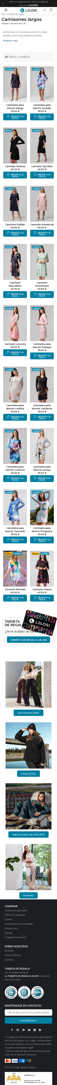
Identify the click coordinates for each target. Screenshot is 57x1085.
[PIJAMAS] (28, 867)
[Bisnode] (28, 1078)
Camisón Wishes (15, 166)
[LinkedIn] (34, 1029)
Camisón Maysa (42, 589)
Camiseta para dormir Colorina (15, 468)
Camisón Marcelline (15, 284)
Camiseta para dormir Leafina (15, 407)
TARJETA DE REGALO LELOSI (28, 639)
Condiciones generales (16, 910)
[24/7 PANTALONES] (28, 684)
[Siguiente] (54, 3)
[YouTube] (29, 1030)
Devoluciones (11, 928)
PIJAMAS (28, 895)
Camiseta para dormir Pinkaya (42, 345)
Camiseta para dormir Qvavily (42, 106)
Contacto (9, 959)
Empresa (9, 950)
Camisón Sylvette (42, 166)
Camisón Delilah (15, 224)
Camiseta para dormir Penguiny (42, 529)
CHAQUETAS (28, 773)
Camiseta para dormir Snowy (42, 468)
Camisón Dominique (42, 284)
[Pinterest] (23, 1030)
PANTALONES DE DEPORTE (28, 834)
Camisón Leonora (15, 343)
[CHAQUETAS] (28, 745)
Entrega (8, 932)
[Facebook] (12, 1030)
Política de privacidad (15, 914)
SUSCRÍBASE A (28, 1020)
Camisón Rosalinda (42, 224)
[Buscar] (45, 9)
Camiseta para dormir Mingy (15, 106)
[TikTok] (40, 1029)
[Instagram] (18, 1030)
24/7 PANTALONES (28, 712)
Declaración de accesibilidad (19, 923)
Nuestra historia (13, 955)
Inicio (4, 14)
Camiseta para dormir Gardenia (42, 407)
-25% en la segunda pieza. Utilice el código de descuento (28, 3)
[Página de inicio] (28, 10)
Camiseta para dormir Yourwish (15, 529)
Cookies (9, 919)
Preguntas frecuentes (15, 937)
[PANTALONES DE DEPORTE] (28, 806)
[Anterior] (3, 3)
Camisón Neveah (15, 589)
